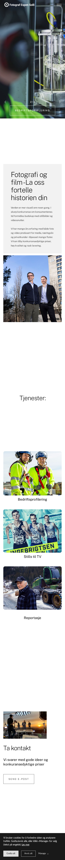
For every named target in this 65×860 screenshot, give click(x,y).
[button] (59, 4)
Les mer (26, 845)
